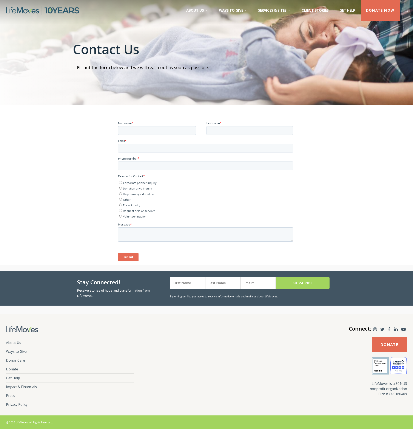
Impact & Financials (21, 386)
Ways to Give (16, 351)
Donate (12, 369)
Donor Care (15, 360)
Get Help (13, 378)
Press (10, 395)
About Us (13, 342)
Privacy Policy (17, 404)
